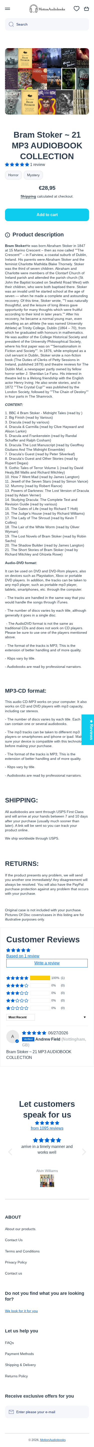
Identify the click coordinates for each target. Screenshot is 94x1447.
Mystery (33, 175)
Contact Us (14, 1240)
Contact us (13, 1273)
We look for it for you (21, 1311)
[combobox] (47, 24)
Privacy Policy (16, 1262)
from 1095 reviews (47, 1128)
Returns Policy (16, 1376)
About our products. (20, 1229)
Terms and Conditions (22, 1251)
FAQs (9, 1343)
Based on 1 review (22, 956)
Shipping (28, 196)
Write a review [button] (47, 963)
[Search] (9, 24)
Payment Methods (19, 1354)
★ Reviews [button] (91, 729)
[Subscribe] (82, 1412)
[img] (34, 1033)
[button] (86, 8)
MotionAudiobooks (53, 1440)
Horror (13, 175)
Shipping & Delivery (20, 1365)
